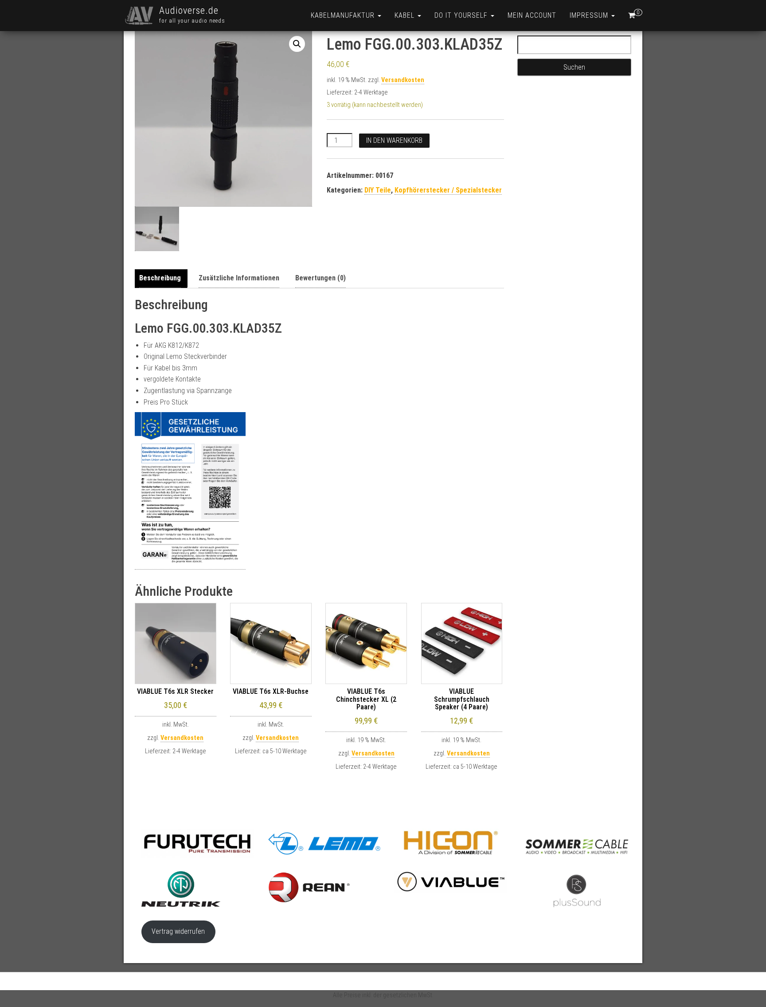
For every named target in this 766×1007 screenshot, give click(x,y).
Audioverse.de (189, 10)
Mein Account (532, 15)
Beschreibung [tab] (160, 278)
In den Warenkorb (394, 140)
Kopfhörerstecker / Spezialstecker (448, 190)
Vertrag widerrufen (178, 931)
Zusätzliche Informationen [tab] (239, 278)
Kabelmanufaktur (344, 15)
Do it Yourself (462, 15)
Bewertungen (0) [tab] (320, 278)
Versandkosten (402, 80)
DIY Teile (377, 190)
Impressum (590, 15)
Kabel (406, 15)
